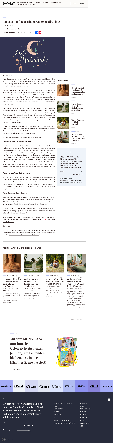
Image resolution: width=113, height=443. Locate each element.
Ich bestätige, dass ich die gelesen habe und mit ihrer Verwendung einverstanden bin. (71, 180)
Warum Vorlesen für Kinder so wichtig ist (77, 122)
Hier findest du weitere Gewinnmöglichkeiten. (24, 235)
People (38, 3)
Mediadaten (58, 409)
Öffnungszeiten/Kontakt (63, 403)
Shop (74, 3)
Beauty (83, 412)
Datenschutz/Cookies (62, 420)
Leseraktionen (86, 409)
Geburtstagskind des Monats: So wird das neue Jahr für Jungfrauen (78, 91)
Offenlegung (59, 412)
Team (56, 406)
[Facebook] (36, 32)
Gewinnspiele (56, 3)
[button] (3, 439)
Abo (81, 426)
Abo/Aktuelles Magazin (26, 4)
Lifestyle (31, 3)
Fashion (46, 3)
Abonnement (17, 369)
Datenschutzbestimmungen (67, 180)
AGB (55, 417)
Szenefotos (21, 3)
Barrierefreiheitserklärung (64, 423)
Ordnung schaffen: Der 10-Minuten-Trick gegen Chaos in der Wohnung (78, 137)
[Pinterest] (39, 32)
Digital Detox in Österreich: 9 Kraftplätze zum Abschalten (77, 107)
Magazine (83, 403)
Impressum (57, 414)
